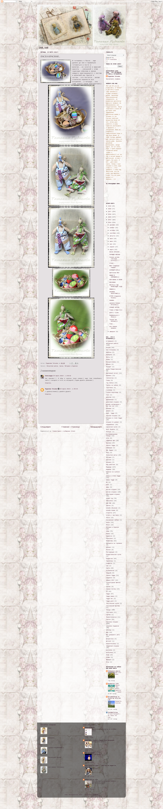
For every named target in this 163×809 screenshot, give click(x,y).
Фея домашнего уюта (113, 635)
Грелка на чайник (112, 385)
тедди (108, 594)
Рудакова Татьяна (51, 389)
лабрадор (109, 448)
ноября (112, 227)
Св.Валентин (110, 570)
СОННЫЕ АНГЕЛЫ (114, 307)
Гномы (108, 380)
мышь (107, 487)
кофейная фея (110, 440)
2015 (110, 217)
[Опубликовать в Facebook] (76, 363)
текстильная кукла (112, 603)
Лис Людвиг (110, 450)
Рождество (109, 558)
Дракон (108, 411)
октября (113, 230)
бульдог (108, 366)
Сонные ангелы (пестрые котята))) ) (114, 258)
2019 (110, 206)
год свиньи (110, 383)
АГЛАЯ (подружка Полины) (115, 296)
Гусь (107, 395)
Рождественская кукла (113, 554)
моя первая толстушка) (56, 767)
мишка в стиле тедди (113, 476)
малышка (108, 462)
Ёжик (49, 728)
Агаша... (112, 263)
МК (107, 482)
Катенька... (96, 768)
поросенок (109, 538)
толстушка (109, 612)
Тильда (108, 610)
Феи (107, 632)
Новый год (109, 498)
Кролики (108, 443)
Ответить (48, 383)
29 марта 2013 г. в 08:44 (69, 389)
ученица (108, 630)
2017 (110, 211)
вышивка (108, 375)
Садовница (109, 561)
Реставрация (110, 552)
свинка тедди (110, 575)
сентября (113, 233)
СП (107, 591)
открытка (109, 513)
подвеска (109, 536)
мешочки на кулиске (113, 472)
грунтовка (109, 387)
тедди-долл (110, 601)
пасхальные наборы (112, 520)
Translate (113, 59)
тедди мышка (110, 596)
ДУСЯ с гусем (113, 312)
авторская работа (112, 343)
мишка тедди (110, 480)
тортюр (108, 614)
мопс (107, 484)
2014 (110, 219)
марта (112, 249)
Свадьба (108, 573)
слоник (108, 586)
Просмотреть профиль (113, 79)
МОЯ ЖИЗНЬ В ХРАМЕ (115, 279)
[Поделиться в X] (74, 363)
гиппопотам (110, 378)
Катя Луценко (110, 429)
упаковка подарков (112, 626)
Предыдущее (96, 427)
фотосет (108, 641)
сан (107, 566)
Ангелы (108, 347)
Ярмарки (108, 659)
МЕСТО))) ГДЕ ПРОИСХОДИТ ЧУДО (115, 285)
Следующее (45, 427)
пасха (61, 366)
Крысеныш (51, 738)
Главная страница (71, 427)
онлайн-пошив (110, 510)
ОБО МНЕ (108, 503)
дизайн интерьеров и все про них (113, 405)
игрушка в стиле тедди (114, 418)
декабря (113, 225)
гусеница (109, 390)
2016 (110, 214)
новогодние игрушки (113, 494)
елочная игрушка (111, 415)
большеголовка (111, 362)
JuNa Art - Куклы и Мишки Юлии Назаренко (99, 740)
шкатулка (109, 650)
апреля (112, 247)
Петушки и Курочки (71, 366)
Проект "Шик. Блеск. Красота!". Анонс (118, 689)
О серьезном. (96, 754)
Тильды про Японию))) (113, 320)
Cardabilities (113, 712)
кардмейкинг (110, 424)
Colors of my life (91, 779)
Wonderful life (113, 684)
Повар (108, 533)
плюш (107, 531)
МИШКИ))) (112, 289)
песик (108, 522)
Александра (49, 376)
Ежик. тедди (110, 413)
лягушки (108, 457)
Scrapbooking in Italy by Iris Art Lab (114, 698)
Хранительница (111, 643)
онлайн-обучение (111, 508)
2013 (110, 222)
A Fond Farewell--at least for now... (114, 715)
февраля (113, 331)
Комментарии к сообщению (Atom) (64, 431)
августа (113, 236)
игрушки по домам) (112, 422)
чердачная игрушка (112, 646)
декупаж (108, 397)
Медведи (108, 467)
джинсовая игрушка (112, 402)
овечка (108, 505)
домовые (108, 408)
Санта (108, 568)
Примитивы (109, 541)
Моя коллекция (90, 753)
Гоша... (112, 324)
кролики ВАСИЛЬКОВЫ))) (56, 747)
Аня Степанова (111, 350)
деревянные (110, 399)
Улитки (108, 619)
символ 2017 (110, 580)
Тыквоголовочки (111, 617)
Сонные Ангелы (111, 589)
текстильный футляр (113, 606)
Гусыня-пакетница (112, 392)
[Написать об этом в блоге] (72, 363)
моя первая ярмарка (113, 327)
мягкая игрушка (111, 489)
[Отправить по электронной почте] (70, 363)
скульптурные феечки (113, 582)
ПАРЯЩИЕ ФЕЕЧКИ (114, 254)
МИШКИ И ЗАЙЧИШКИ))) (114, 276)
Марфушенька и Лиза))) (114, 316)
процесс (108, 547)
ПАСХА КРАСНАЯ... (115, 252)
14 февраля (110, 341)
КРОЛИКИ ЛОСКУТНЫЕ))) (114, 292)
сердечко (109, 578)
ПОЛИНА (111, 300)
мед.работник (110, 464)
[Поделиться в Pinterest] (77, 363)
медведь (108, 469)
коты (107, 438)
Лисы (107, 452)
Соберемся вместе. (114, 671)
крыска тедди (110, 445)
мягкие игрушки (111, 492)
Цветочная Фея (114, 272)
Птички (108, 549)
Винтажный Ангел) (112, 373)
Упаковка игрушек (112, 622)
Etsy (107, 662)
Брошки (108, 364)
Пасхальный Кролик (54, 757)
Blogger (95, 794)
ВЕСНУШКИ (112, 282)
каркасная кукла (111, 427)
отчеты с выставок (112, 515)
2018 (110, 209)
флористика (110, 639)
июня (111, 241)
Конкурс (108, 431)
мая (111, 244)
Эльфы (108, 657)
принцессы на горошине (114, 543)
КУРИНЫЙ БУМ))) (114, 270)
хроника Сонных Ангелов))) (114, 303)
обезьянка (109, 500)
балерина (109, 354)
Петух (108, 525)
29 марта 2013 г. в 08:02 (62, 376)
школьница (109, 652)
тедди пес (109, 598)
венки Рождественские (113, 369)
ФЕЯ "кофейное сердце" (114, 266)
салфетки (109, 563)
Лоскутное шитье (52, 366)
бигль (108, 357)
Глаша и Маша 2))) (115, 310)
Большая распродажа (99, 742)
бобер (108, 359)
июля (111, 238)
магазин (108, 460)
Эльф (107, 655)
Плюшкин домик (90, 727)
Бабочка (108, 352)
